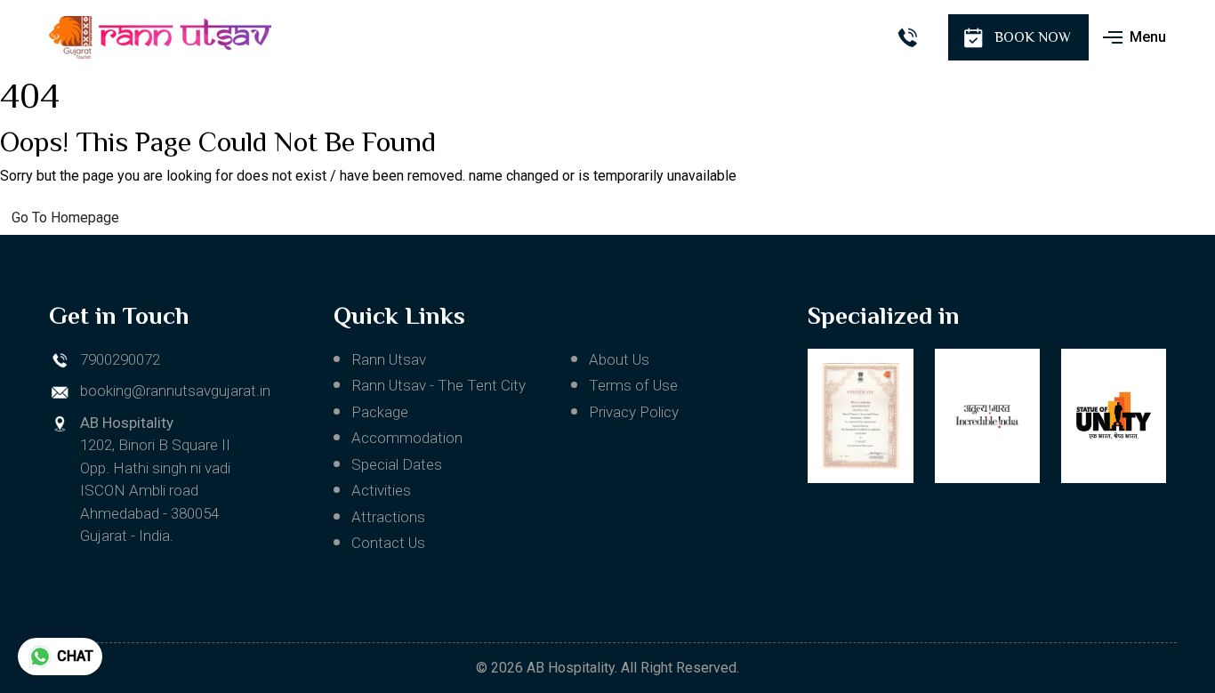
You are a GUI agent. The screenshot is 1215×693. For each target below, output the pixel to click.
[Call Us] (907, 38)
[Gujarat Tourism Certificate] (860, 416)
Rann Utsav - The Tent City (438, 385)
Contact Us (388, 543)
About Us (619, 359)
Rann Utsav (388, 359)
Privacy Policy (634, 412)
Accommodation (407, 438)
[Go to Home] (160, 37)
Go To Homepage (65, 217)
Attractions (388, 517)
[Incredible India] (987, 416)
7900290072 (120, 359)
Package (379, 412)
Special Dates (396, 464)
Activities (381, 490)
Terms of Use (633, 385)
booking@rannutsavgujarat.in (175, 390)
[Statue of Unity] (1113, 416)
